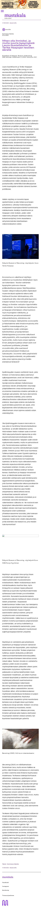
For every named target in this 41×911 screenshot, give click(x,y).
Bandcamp (5, 890)
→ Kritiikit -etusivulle (9, 23)
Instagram (5, 886)
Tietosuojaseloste (8, 895)
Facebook (5, 882)
